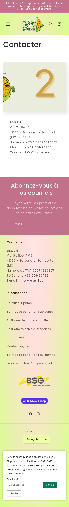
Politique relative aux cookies (29, 329)
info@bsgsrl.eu (37, 152)
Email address (16, 479)
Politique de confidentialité (27, 320)
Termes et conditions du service (31, 355)
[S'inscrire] (57, 224)
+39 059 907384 (40, 147)
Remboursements (20, 337)
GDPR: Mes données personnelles (31, 363)
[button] (8, 24)
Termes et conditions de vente (30, 312)
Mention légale (18, 346)
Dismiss (14, 493)
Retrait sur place (19, 303)
